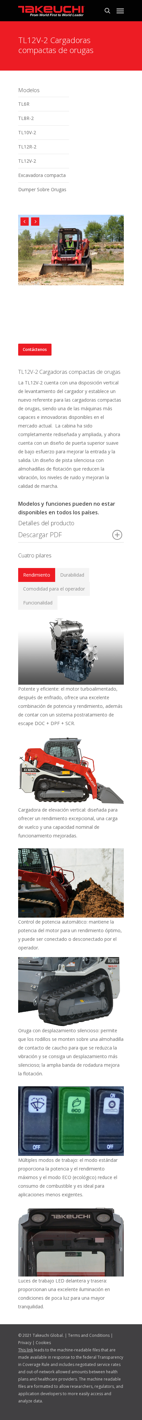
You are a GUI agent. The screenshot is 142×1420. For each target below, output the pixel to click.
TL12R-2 (27, 146)
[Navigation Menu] (120, 10)
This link (25, 1350)
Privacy (24, 1342)
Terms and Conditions (89, 1335)
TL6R (23, 104)
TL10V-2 (27, 132)
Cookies (43, 1342)
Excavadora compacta (42, 175)
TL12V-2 (27, 161)
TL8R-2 (26, 118)
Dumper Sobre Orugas (42, 189)
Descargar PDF (40, 534)
